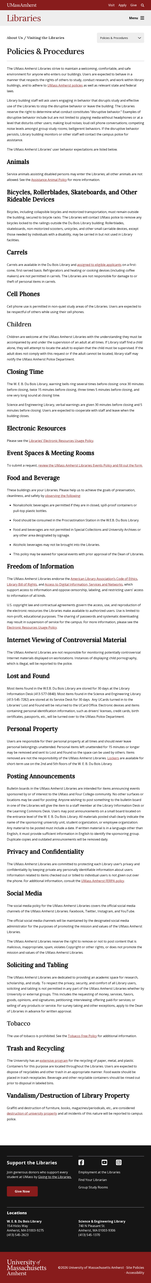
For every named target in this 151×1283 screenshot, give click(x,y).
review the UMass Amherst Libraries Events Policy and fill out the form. (90, 465)
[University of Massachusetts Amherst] (22, 5)
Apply (122, 5)
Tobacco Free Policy (82, 1036)
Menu (133, 18)
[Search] (142, 5)
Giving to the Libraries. (55, 1177)
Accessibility (135, 1272)
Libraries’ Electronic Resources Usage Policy (61, 441)
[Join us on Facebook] (81, 1162)
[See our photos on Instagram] (119, 1162)
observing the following (62, 496)
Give (133, 5)
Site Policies (135, 1267)
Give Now (22, 1191)
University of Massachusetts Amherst (96, 1267)
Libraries (24, 18)
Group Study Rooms (93, 1187)
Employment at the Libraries (99, 1172)
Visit (111, 5)
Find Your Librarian (92, 1180)
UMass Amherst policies (65, 85)
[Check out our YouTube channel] (104, 1162)
